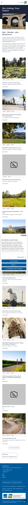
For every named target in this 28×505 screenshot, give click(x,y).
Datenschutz (9, 488)
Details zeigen (20, 257)
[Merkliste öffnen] (4, 2)
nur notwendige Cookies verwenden (14, 268)
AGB (13, 488)
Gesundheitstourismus (21, 486)
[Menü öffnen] (1, 2)
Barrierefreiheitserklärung (7, 490)
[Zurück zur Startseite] (22, 2)
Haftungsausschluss (19, 488)
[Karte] (3, 2)
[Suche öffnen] (5, 2)
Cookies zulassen (14, 261)
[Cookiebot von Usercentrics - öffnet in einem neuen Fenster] (21, 235)
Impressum (4, 488)
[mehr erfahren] (14, 72)
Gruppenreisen (13, 486)
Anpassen (13, 264)
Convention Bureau (6, 486)
